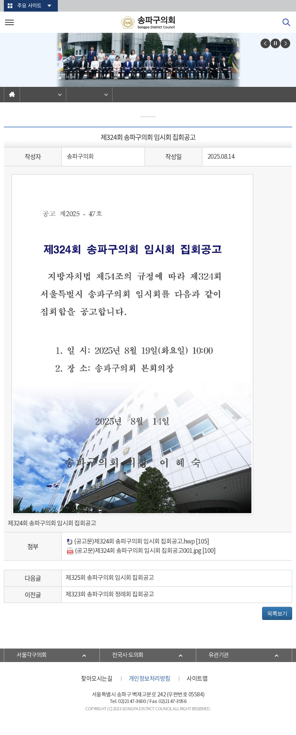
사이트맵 (197, 678)
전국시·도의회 (127, 655)
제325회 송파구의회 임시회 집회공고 (110, 577)
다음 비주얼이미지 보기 (285, 43)
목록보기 (277, 613)
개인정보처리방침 (149, 678)
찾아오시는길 (96, 678)
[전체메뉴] (9, 22)
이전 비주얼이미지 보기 (265, 43)
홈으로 (12, 94)
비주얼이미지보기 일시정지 (275, 43)
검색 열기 (286, 22)
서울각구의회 (32, 655)
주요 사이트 (29, 6)
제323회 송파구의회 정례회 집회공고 (110, 594)
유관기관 (219, 655)
